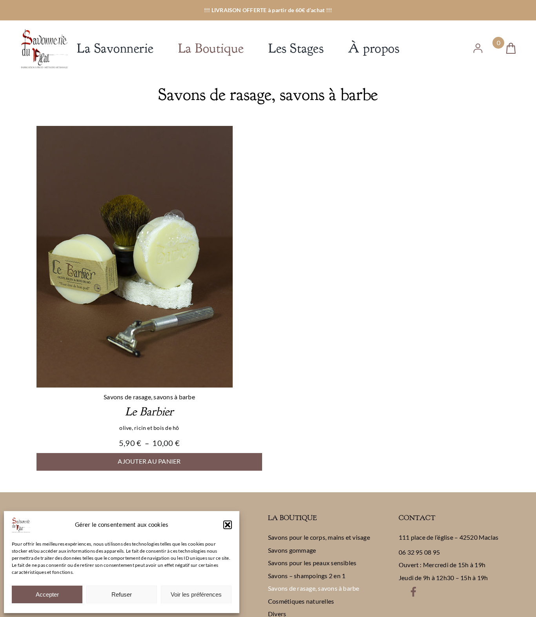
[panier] (510, 45)
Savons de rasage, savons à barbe (149, 396)
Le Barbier (149, 411)
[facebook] (413, 589)
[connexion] (478, 46)
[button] (228, 525)
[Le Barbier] (134, 131)
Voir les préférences (196, 594)
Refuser (121, 594)
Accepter (47, 594)
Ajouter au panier (149, 461)
